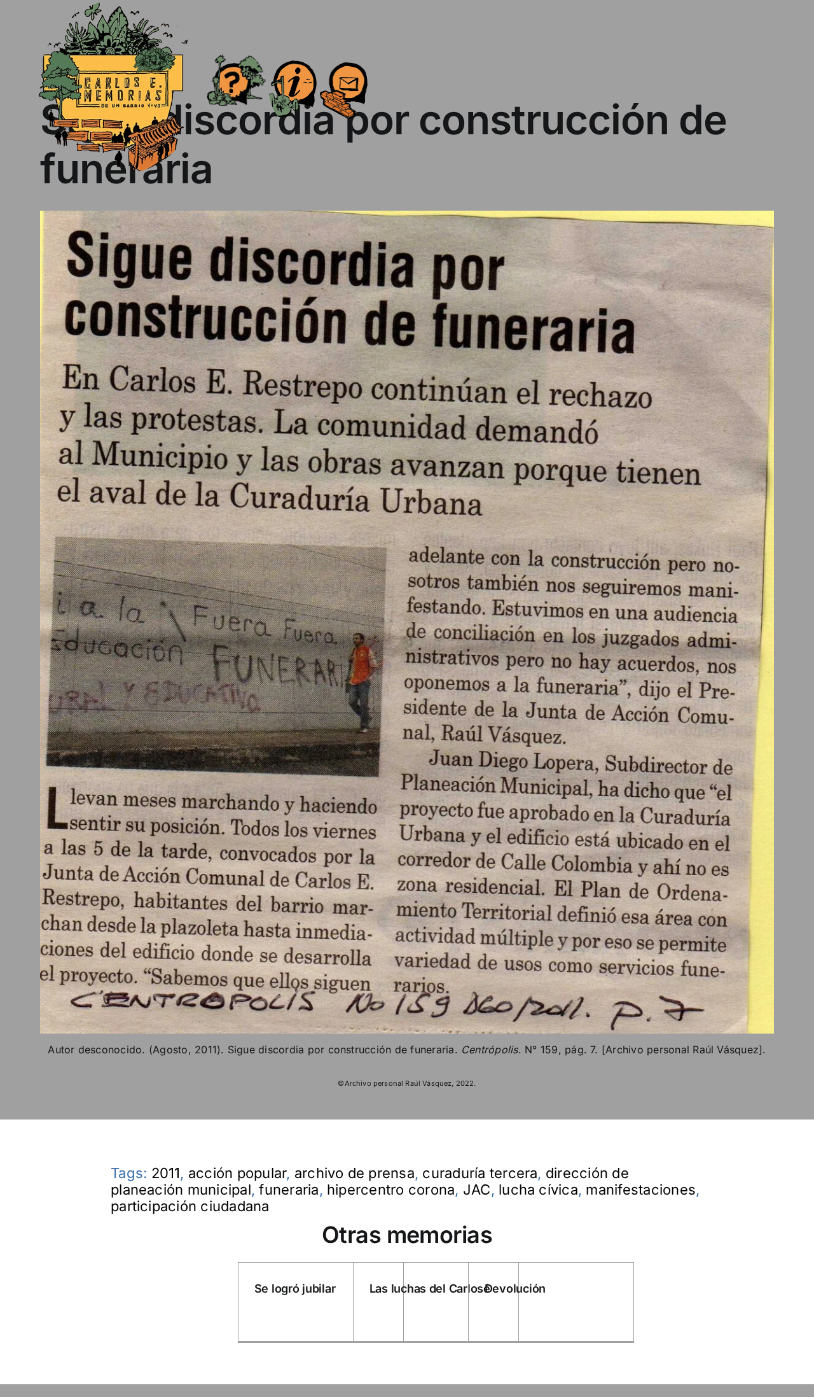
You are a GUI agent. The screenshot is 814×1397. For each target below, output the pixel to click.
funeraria (289, 1189)
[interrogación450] (235, 56)
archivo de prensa (354, 1173)
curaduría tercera (479, 1173)
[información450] (292, 52)
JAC (477, 1189)
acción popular (237, 1173)
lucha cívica (538, 1189)
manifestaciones (641, 1189)
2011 (166, 1173)
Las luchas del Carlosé (429, 1288)
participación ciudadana (190, 1206)
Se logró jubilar (295, 1288)
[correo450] (343, 54)
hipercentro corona (391, 1189)
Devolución (515, 1288)
